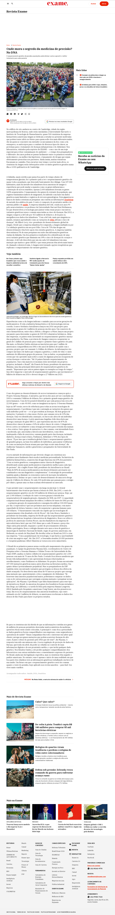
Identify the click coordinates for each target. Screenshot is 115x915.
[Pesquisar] (12, 3)
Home (8, 45)
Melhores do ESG (58, 896)
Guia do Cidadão (41, 850)
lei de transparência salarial (66, 912)
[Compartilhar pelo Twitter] (22, 114)
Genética (42, 673)
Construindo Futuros (56, 863)
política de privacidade (48, 912)
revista (75, 850)
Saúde (30, 673)
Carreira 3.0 (76, 861)
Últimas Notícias (12, 851)
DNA (52, 220)
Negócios (9, 888)
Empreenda (76, 883)
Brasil (8, 860)
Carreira (9, 864)
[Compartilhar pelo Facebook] (11, 114)
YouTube (91, 847)
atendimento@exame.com (97, 876)
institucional (11, 912)
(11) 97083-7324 (96, 897)
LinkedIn (91, 850)
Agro (73, 879)
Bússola (54, 858)
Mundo (24, 843)
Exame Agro (26, 858)
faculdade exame (76, 844)
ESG (7, 871)
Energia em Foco (57, 868)
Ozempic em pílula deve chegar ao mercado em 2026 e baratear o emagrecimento (93, 77)
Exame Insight (11, 875)
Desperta (75, 865)
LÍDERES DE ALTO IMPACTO (11, 856)
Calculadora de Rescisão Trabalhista (40, 877)
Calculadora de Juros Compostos (41, 884)
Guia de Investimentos (40, 860)
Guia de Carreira (41, 865)
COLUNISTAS (10, 891)
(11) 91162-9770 (96, 868)
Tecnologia (25, 861)
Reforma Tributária (58, 847)
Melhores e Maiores (58, 893)
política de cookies (33, 912)
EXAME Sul (55, 855)
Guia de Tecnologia (39, 854)
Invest (8, 884)
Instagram (91, 854)
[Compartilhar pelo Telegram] (18, 114)
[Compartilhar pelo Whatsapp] (7, 114)
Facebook (91, 858)
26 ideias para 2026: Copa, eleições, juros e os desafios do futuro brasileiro (93, 86)
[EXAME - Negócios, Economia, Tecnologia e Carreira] (57, 3)
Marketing (25, 850)
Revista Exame (16, 11)
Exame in (75, 858)
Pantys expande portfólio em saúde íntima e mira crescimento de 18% (63, 261)
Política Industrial (58, 884)
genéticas (68, 199)
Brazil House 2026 (58, 851)
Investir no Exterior (58, 871)
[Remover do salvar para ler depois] (29, 114)
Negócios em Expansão (56, 901)
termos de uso (21, 912)
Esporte (24, 854)
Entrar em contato (94, 866)
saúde (25, 204)
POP (23, 874)
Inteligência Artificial (10, 880)
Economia (9, 868)
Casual (24, 847)
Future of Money (25, 866)
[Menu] (7, 3)
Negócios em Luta (58, 881)
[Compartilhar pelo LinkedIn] (15, 114)
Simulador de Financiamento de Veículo (41, 891)
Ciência (24, 871)
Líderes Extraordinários (57, 876)
